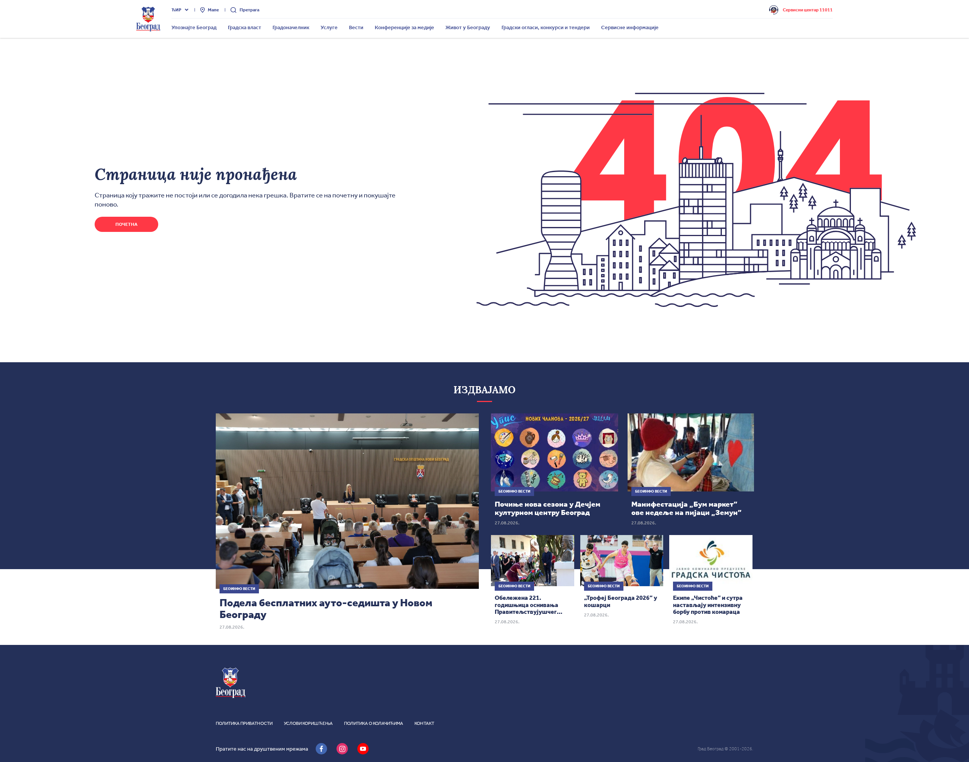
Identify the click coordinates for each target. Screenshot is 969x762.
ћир (176, 10)
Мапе (213, 10)
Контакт (424, 723)
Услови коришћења (308, 723)
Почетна (126, 224)
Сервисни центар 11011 (808, 10)
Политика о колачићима (373, 723)
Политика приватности (244, 723)
